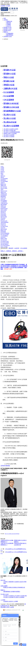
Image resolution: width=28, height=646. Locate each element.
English (10, 36)
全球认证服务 (4, 585)
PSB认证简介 (3, 218)
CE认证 (2, 166)
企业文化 (8, 25)
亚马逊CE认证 (7, 30)
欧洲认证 (5, 587)
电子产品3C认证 (4, 186)
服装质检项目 (3, 196)
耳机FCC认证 (8, 77)
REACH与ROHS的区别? (5, 245)
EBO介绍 (3, 580)
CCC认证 (2, 170)
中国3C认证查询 (4, 209)
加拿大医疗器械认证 (4, 244)
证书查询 (13, 591)
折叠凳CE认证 (3, 185)
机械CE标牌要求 (4, 204)
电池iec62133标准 (4, 188)
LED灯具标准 (3, 207)
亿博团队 (8, 24)
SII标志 (2, 189)
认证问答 (16, 248)
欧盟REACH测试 (4, 238)
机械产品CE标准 (4, 216)
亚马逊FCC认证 (7, 29)
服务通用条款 (9, 35)
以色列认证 (3, 219)
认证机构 (2, 169)
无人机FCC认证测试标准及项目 (11, 132)
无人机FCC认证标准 (8, 136)
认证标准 (2, 167)
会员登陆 (5, 36)
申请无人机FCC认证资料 (10, 133)
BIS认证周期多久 (4, 200)
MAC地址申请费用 (4, 181)
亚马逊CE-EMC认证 (11, 107)
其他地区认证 (21, 587)
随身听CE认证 (3, 230)
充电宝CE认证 (8, 85)
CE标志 (2, 174)
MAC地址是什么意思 (5, 241)
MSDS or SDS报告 (4, 246)
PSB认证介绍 (3, 223)
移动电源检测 (3, 231)
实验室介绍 (9, 21)
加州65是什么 (3, 212)
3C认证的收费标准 (4, 235)
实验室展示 (11, 581)
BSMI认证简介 (3, 214)
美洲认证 (10, 587)
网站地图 (3, 607)
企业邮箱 (3, 5)
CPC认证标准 (8, 100)
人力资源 (3, 599)
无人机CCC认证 (9, 118)
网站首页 (11, 248)
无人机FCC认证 (9, 115)
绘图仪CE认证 (3, 192)
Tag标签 (12, 607)
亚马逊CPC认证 (7, 27)
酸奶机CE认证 (3, 184)
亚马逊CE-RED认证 (11, 103)
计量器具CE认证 (4, 193)
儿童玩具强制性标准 (4, 222)
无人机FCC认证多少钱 (9, 130)
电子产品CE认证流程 (5, 234)
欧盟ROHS (3, 171)
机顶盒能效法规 (4, 194)
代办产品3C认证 (4, 240)
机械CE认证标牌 (4, 229)
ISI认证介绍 (3, 227)
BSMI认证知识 (3, 215)
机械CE (2, 173)
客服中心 (5, 32)
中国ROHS (3, 182)
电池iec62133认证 (4, 190)
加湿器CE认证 (3, 205)
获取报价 (7, 465)
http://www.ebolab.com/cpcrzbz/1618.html (12, 533)
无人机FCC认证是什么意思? (10, 129)
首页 (4, 18)
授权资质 (8, 22)
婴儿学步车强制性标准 (5, 233)
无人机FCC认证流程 (8, 135)
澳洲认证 (2, 177)
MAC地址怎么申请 (4, 226)
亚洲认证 (15, 587)
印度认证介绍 (3, 211)
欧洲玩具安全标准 (4, 208)
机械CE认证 (3, 175)
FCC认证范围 (8, 96)
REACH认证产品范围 (5, 242)
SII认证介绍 (3, 199)
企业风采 (16, 581)
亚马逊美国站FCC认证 (12, 111)
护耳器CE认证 (3, 225)
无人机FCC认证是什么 (9, 595)
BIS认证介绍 (3, 237)
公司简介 (5, 19)
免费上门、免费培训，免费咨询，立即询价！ (12, 251)
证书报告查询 (9, 33)
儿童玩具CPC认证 (10, 88)
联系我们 (18, 591)
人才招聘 (15, 601)
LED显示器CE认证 (4, 203)
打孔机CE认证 (3, 197)
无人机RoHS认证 (9, 122)
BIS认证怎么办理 (4, 220)
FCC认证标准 (8, 92)
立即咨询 (3, 465)
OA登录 (8, 5)
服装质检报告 (3, 179)
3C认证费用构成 (4, 201)
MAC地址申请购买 (4, 178)
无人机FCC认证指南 (11, 126)
